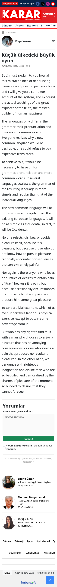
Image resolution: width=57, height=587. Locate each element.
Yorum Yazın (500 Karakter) (17, 411)
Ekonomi (32, 25)
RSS (8, 572)
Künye (23, 4)
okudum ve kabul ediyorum (29, 447)
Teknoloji (19, 541)
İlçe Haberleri (43, 541)
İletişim (30, 4)
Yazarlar (12, 32)
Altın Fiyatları (32, 552)
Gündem (7, 25)
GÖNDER (28, 438)
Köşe (23, 41)
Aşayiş (20, 25)
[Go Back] (50, 580)
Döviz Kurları (15, 552)
